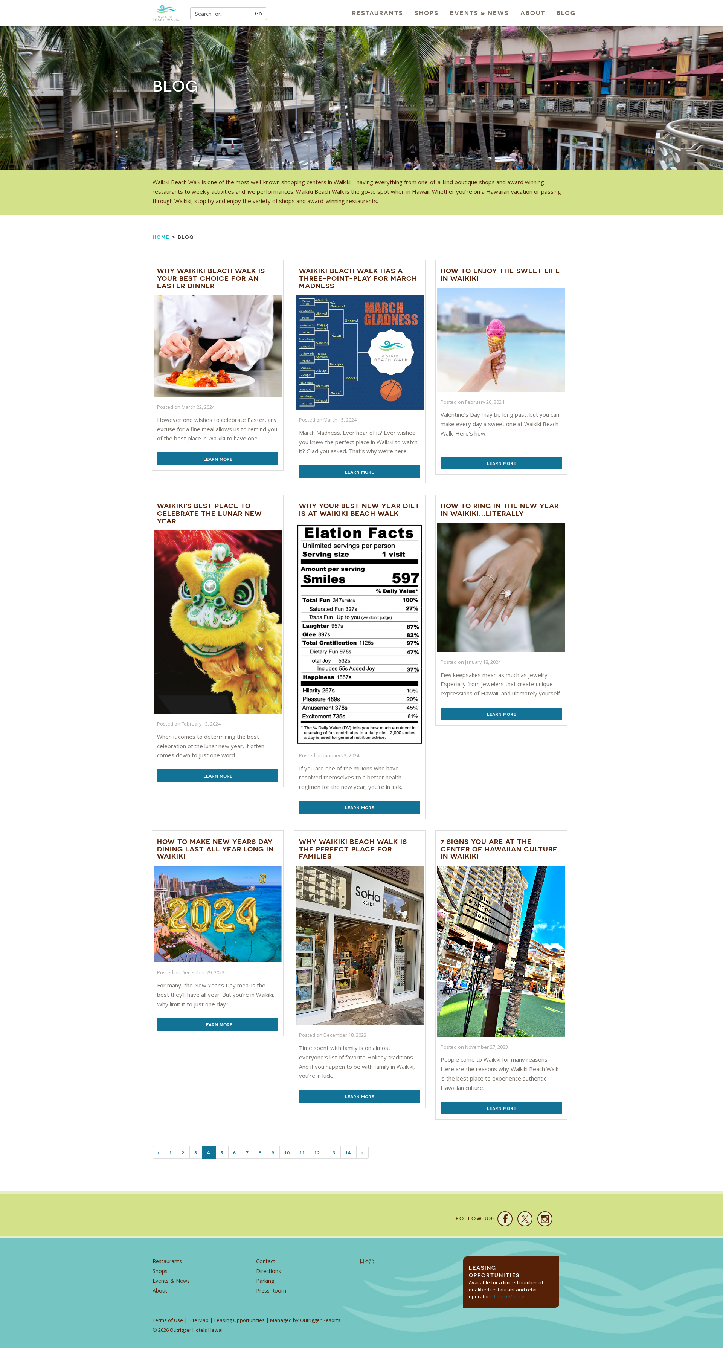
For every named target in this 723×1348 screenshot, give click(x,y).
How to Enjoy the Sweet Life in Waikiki (500, 274)
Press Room (271, 1290)
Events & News (479, 13)
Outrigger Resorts (320, 1320)
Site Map (199, 1320)
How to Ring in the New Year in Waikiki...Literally (500, 509)
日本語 (367, 1261)
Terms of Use (168, 1320)
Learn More (217, 459)
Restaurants (377, 13)
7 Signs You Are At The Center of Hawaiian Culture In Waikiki (499, 849)
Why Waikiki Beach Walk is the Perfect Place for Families (353, 849)
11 (302, 1152)
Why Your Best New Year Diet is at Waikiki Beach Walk (359, 509)
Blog (566, 13)
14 (348, 1152)
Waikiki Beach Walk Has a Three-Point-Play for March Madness (358, 278)
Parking (265, 1280)
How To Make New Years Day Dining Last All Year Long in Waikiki (215, 849)
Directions (268, 1271)
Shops (427, 13)
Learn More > (509, 1296)
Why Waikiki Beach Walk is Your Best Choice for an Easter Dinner (211, 278)
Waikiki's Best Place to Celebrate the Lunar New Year (209, 513)
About (532, 13)
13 (333, 1152)
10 (287, 1152)
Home (161, 236)
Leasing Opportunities (239, 1320)
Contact (265, 1261)
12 (317, 1152)
